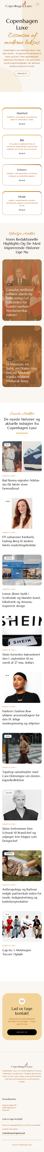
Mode (10, 359)
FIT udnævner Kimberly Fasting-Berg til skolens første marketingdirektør (19, 541)
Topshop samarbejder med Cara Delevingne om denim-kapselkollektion (21, 776)
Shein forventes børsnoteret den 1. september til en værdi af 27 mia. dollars (21, 658)
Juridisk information (10, 1129)
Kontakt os (22, 1032)
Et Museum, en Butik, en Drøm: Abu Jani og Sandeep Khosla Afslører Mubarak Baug (21, 372)
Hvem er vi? (22, 73)
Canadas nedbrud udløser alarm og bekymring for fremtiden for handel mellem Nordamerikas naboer (19, 302)
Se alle (22, 124)
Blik (9, 284)
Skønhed (9, 619)
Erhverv (9, 558)
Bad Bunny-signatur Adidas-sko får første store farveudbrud (21, 484)
